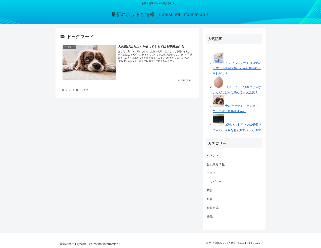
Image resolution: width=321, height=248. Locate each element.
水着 (210, 199)
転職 (210, 216)
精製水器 (213, 208)
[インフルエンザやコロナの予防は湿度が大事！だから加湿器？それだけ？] (218, 63)
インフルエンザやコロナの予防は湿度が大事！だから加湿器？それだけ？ (237, 68)
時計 (210, 190)
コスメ (211, 173)
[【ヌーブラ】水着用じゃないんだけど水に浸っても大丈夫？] (218, 87)
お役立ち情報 (216, 164)
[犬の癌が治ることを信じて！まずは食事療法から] (218, 106)
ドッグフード (216, 181)
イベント (213, 155)
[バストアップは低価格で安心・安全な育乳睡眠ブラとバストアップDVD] (218, 124)
